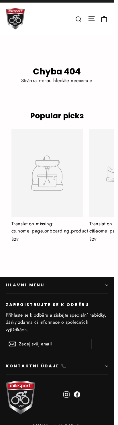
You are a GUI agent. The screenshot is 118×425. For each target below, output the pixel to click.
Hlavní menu (25, 285)
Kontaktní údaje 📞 (36, 366)
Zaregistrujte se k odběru (47, 304)
